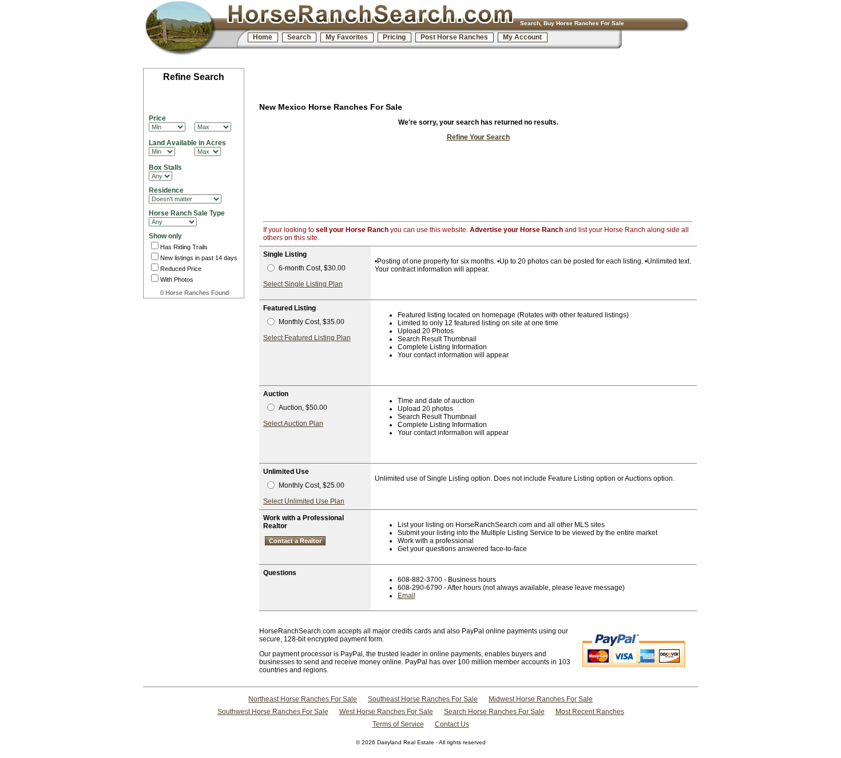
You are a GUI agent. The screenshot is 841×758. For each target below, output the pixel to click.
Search (299, 37)
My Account (522, 37)
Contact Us (452, 724)
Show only (165, 236)
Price (157, 118)
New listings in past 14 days (198, 257)
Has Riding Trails (184, 247)
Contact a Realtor (295, 540)
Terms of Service (398, 724)
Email (406, 596)
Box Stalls (165, 167)
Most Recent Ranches (590, 712)
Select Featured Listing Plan (307, 338)
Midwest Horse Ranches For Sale (541, 699)
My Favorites (347, 37)
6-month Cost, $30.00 (312, 268)
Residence (166, 190)
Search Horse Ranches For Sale (494, 712)
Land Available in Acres (187, 143)
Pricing (394, 37)
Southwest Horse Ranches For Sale (272, 712)
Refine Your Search (478, 137)
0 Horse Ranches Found (194, 292)
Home (262, 37)
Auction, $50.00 (303, 408)
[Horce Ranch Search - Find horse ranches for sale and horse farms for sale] (194, 30)
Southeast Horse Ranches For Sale (423, 699)
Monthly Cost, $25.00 (311, 485)
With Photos (176, 279)
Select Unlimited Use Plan (303, 501)
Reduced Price (180, 268)
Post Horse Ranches (454, 37)
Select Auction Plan (293, 424)
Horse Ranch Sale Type (187, 213)
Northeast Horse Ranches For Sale (302, 699)
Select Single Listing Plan (303, 284)
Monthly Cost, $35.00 (311, 322)
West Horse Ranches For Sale (386, 712)
